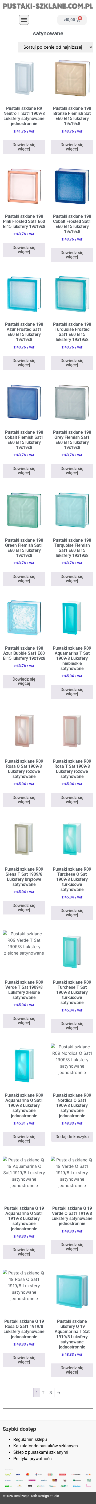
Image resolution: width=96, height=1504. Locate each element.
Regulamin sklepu (30, 1439)
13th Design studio (44, 1496)
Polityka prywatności (33, 1458)
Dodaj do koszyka (72, 1136)
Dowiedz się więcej (24, 147)
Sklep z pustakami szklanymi (40, 1452)
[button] (24, 20)
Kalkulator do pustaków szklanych (45, 1445)
